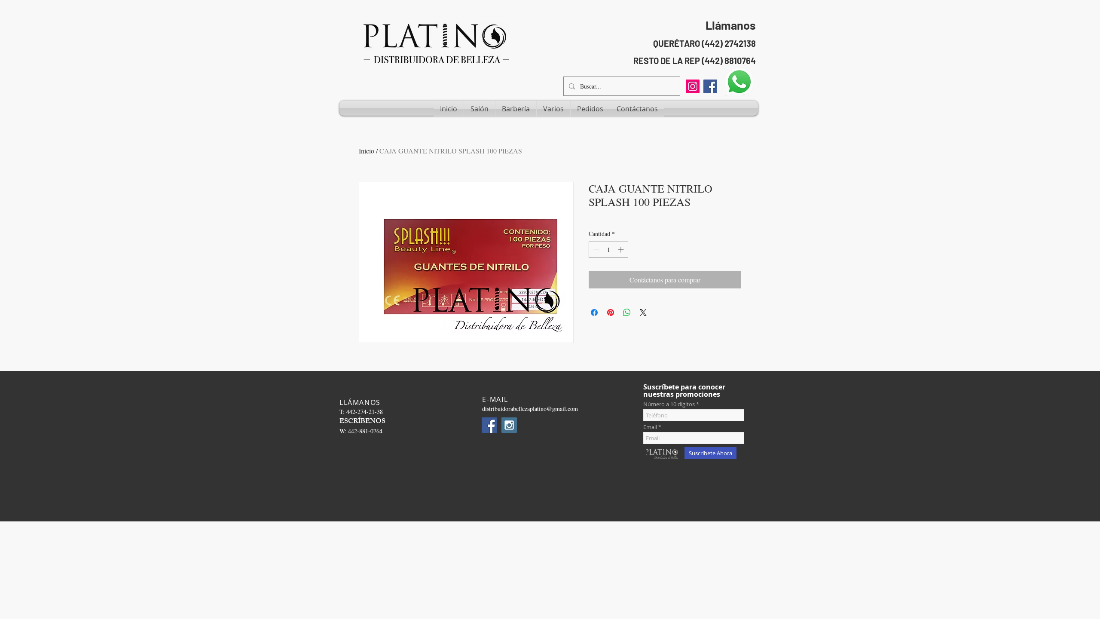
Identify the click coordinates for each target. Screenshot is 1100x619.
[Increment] (621, 249)
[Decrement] (595, 249)
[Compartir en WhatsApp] (627, 312)
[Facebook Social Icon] (710, 86)
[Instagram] (693, 86)
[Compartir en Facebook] (594, 312)
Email (650, 427)
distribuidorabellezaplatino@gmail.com (530, 408)
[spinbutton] (608, 249)
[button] (479, 109)
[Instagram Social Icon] (509, 425)
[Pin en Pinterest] (610, 312)
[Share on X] (643, 312)
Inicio (366, 150)
